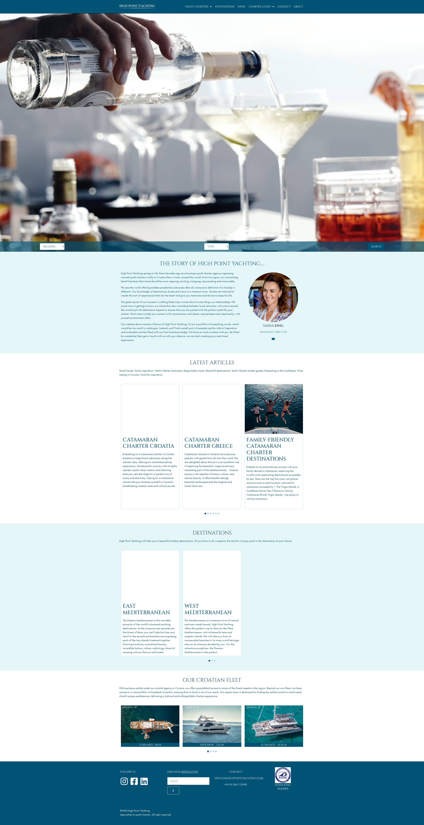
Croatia (189, 387)
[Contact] (273, 339)
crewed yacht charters (133, 277)
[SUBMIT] (173, 791)
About (298, 6)
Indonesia (128, 387)
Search (376, 246)
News (241, 6)
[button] (205, 513)
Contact (284, 6)
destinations (160, 291)
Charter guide (260, 6)
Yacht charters (197, 6)
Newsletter (189, 772)
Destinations (225, 6)
